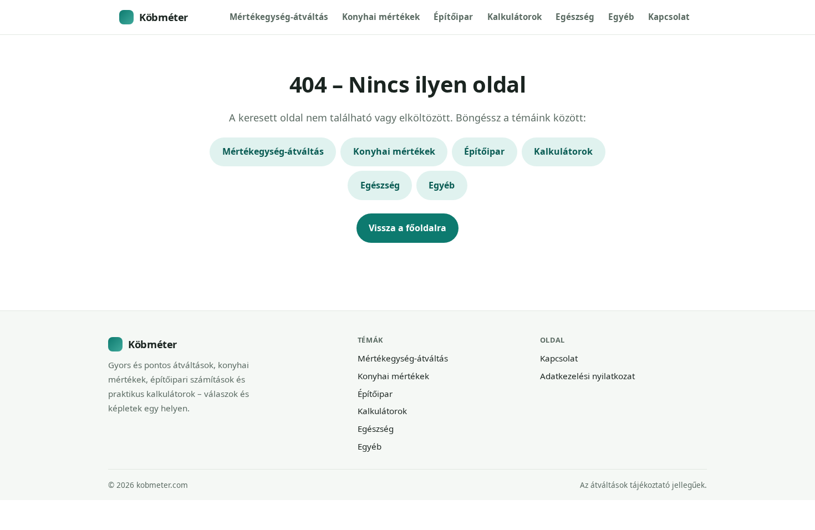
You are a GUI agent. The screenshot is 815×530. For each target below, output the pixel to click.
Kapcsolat (669, 16)
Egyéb (621, 16)
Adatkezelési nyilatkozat (587, 375)
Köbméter (163, 17)
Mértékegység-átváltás (279, 16)
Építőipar (453, 16)
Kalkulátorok (514, 16)
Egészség (575, 16)
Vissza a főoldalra (407, 228)
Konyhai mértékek (381, 16)
